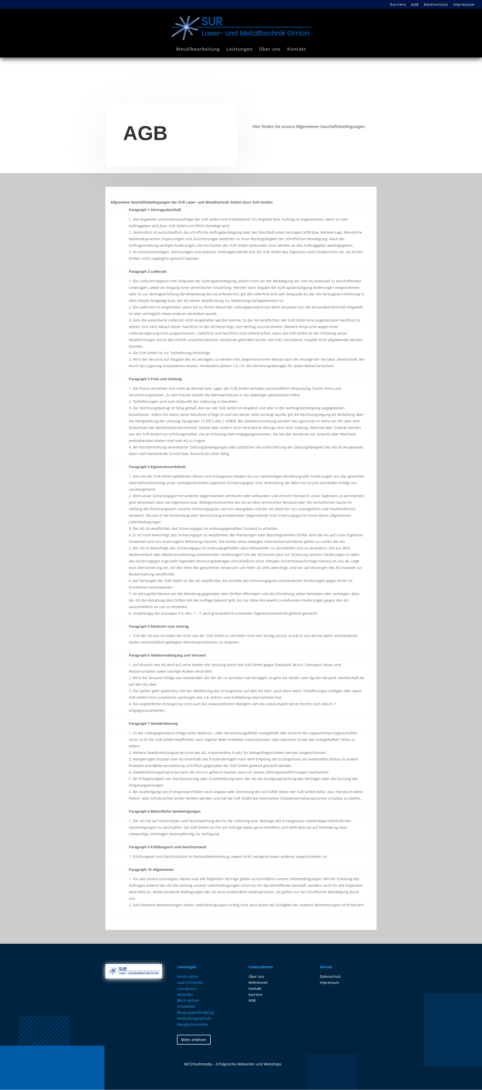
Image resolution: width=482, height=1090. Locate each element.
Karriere (398, 5)
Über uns (270, 49)
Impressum (463, 5)
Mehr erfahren (193, 1039)
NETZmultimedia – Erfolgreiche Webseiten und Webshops (232, 1064)
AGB (415, 5)
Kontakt (296, 49)
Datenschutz (436, 5)
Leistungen (239, 49)
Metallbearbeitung (198, 49)
